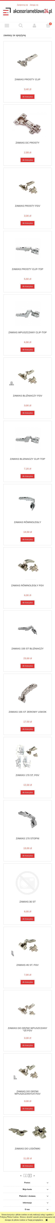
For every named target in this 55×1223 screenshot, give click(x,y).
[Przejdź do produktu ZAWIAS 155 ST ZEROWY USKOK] (27, 693)
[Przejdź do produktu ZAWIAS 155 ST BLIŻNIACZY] (27, 630)
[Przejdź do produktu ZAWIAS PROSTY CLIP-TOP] (27, 250)
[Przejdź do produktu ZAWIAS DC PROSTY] (27, 124)
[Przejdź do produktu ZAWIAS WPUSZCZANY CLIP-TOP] (27, 314)
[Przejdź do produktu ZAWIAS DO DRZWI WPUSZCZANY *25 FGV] (27, 1009)
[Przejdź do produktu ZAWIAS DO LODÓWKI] (27, 1133)
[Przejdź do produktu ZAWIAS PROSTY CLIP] (27, 61)
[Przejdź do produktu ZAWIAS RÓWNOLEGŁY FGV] (27, 567)
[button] (7, 25)
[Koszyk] (48, 25)
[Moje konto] (34, 25)
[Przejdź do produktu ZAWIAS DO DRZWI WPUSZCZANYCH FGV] (27, 1073)
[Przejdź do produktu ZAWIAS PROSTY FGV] (27, 187)
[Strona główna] (27, 13)
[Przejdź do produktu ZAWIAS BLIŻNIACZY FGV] (27, 377)
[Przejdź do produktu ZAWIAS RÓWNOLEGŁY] (27, 503)
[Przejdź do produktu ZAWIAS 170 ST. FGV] (27, 756)
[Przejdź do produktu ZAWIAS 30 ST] (27, 883)
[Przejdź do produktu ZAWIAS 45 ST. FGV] (27, 946)
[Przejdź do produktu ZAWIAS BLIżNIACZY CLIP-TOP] (27, 440)
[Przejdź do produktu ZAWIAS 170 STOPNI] (27, 820)
